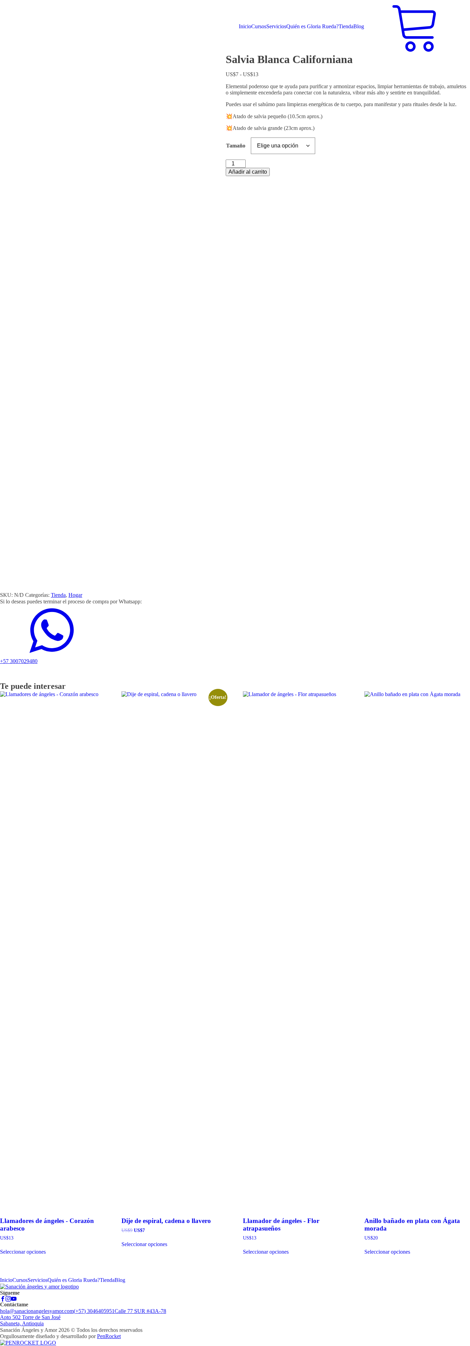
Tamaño (235, 146)
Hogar (75, 595)
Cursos (258, 26)
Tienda (346, 26)
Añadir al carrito (247, 172)
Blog (358, 26)
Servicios (276, 26)
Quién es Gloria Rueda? (312, 26)
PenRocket (109, 1336)
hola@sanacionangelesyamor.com (37, 1311)
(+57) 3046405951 (94, 1311)
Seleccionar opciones (23, 1252)
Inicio (245, 26)
